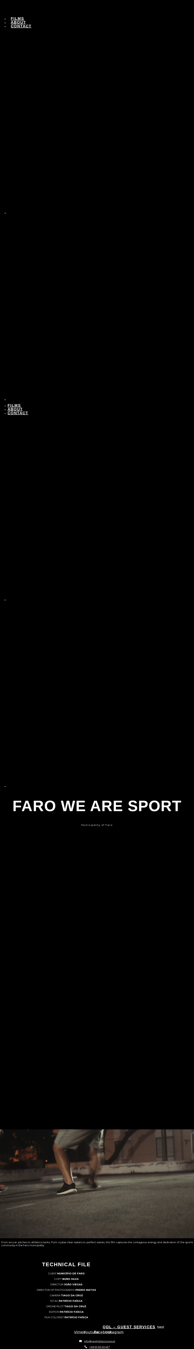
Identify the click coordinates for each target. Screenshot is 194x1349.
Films (17, 18)
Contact (21, 26)
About (18, 22)
